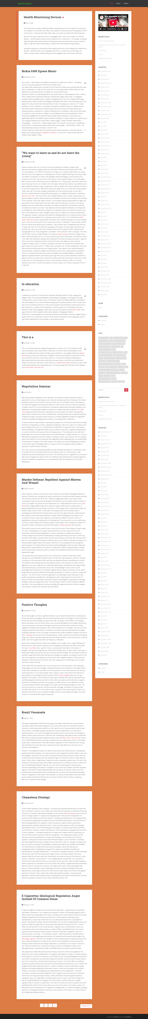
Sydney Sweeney (65, 525)
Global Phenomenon (63, 363)
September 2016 (105, 208)
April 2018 (103, 165)
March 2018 (104, 169)
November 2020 (105, 107)
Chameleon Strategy (36, 797)
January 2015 (104, 240)
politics (122, 370)
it (113, 364)
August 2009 (104, 291)
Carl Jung (29, 635)
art (111, 338)
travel (114, 378)
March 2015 (104, 232)
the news (107, 376)
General (103, 320)
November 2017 (105, 181)
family (113, 349)
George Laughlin (63, 675)
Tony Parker (32, 648)
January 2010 (104, 275)
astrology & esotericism (120, 338)
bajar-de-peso (103, 341)
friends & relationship (105, 355)
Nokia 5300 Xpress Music (39, 71)
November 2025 (105, 71)
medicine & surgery (111, 367)
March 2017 (104, 200)
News (103, 324)
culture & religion (104, 346)
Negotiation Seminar (36, 386)
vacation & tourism (104, 381)
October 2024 (104, 79)
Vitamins (114, 381)
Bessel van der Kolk (28, 196)
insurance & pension (113, 361)
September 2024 (105, 83)
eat (122, 346)
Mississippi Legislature (29, 939)
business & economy (105, 344)
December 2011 (105, 247)
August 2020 (104, 118)
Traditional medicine (105, 378)
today (113, 376)
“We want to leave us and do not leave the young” (50, 154)
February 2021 (105, 95)
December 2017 (105, 177)
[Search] (126, 390)
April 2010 (103, 263)
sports (101, 376)
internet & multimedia (105, 364)
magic (123, 364)
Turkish (126, 3)
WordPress (128, 1017)
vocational (121, 381)
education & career (104, 349)
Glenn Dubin (76, 310)
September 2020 (105, 114)
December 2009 (105, 279)
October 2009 (104, 287)
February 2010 (105, 271)
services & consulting (113, 373)
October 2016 (104, 204)
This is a (27, 337)
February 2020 (105, 138)
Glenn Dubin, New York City (34, 367)
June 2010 (103, 255)
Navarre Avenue (62, 234)
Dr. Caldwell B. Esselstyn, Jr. (49, 133)
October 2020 (104, 110)
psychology (102, 373)
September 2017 (105, 189)
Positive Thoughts (34, 605)
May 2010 (103, 259)
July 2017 (103, 197)
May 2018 (103, 161)
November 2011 (105, 251)
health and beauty (109, 358)
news (126, 367)
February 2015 (105, 236)
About (118, 3)
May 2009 (103, 294)
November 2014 (105, 244)
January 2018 (104, 173)
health (100, 358)
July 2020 (103, 122)
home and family (121, 358)
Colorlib (115, 1017)
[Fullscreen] (126, 29)
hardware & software (119, 355)
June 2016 (103, 216)
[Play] (101, 29)
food (125, 352)
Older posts (86, 1006)
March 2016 (104, 224)
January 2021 (104, 99)
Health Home (25, 3)
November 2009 (105, 283)
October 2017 (104, 185)
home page (102, 361)
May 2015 (103, 228)
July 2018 (103, 157)
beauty (111, 341)
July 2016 (103, 212)
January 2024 (104, 91)
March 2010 (104, 267)
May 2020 (103, 130)
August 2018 (104, 153)
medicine (101, 367)
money (121, 367)
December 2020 (105, 103)
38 (54, 1005)
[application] (113, 22)
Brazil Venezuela (33, 712)
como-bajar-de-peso (119, 344)
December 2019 (105, 146)
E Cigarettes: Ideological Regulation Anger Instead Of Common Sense (51, 897)
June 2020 (103, 126)
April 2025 (103, 75)
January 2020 (104, 142)
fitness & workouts (117, 352)
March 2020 (104, 134)
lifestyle (118, 364)
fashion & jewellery (104, 352)
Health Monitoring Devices (42, 17)
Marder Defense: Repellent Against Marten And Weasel (51, 481)
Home (111, 3)
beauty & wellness (120, 341)
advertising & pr (103, 338)
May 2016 (103, 220)
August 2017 (104, 193)
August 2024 (104, 87)
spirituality (124, 373)
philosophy (115, 370)
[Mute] (122, 29)
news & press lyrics (104, 370)
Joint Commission (70, 813)
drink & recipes (115, 346)
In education (30, 284)
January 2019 (104, 150)
